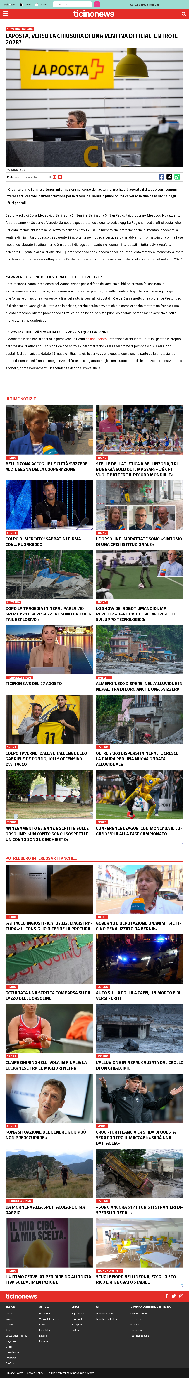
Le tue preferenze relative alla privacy (70, 1373)
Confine (10, 1363)
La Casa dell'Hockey (16, 1335)
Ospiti (9, 1347)
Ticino (9, 1313)
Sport (9, 1330)
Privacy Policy (14, 1373)
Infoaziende (12, 1352)
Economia (11, 1358)
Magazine (11, 1341)
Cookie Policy (35, 1373)
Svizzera (10, 1319)
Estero (9, 1324)
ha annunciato (96, 339)
